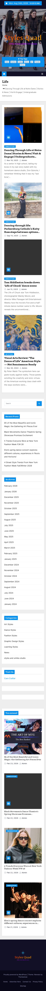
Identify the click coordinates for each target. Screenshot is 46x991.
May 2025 (8, 536)
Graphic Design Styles (14, 641)
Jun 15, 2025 (13, 289)
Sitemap (23, 986)
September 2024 (11, 581)
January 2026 (10, 491)
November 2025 (11, 503)
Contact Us (27, 982)
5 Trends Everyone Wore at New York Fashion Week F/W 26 (23, 867)
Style (7, 62)
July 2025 (8, 525)
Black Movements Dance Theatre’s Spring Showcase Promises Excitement (21, 814)
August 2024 (10, 587)
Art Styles (9, 354)
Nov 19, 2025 (13, 160)
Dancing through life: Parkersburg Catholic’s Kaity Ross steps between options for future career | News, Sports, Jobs (21, 232)
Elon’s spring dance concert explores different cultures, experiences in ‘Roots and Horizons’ (22, 453)
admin (24, 160)
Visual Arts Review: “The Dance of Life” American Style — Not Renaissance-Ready (22, 361)
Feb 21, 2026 (12, 927)
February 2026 (10, 486)
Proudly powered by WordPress (15, 974)
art (32, 62)
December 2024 (11, 565)
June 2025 (9, 531)
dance (26, 62)
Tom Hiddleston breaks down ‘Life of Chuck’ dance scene (22, 284)
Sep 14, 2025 (13, 236)
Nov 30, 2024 (13, 368)
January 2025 (10, 559)
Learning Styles (11, 647)
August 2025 (10, 519)
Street (22, 65)
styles (20, 62)
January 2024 (10, 604)
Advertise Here (15, 982)
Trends (37, 62)
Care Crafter (9, 678)
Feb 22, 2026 (13, 818)
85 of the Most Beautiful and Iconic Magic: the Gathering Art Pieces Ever (22, 758)
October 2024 (10, 576)
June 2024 (9, 598)
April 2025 (9, 542)
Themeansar (22, 977)
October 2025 (10, 508)
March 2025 (9, 548)
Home (4, 85)
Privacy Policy (38, 982)
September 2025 (11, 514)
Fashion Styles (10, 635)
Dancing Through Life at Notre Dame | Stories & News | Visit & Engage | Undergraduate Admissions (23, 155)
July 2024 (8, 593)
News (6, 652)
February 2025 (10, 553)
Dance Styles (10, 146)
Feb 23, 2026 (13, 763)
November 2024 (11, 570)
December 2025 (11, 497)
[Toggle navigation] (42, 74)
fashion (13, 62)
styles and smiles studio (15, 658)
